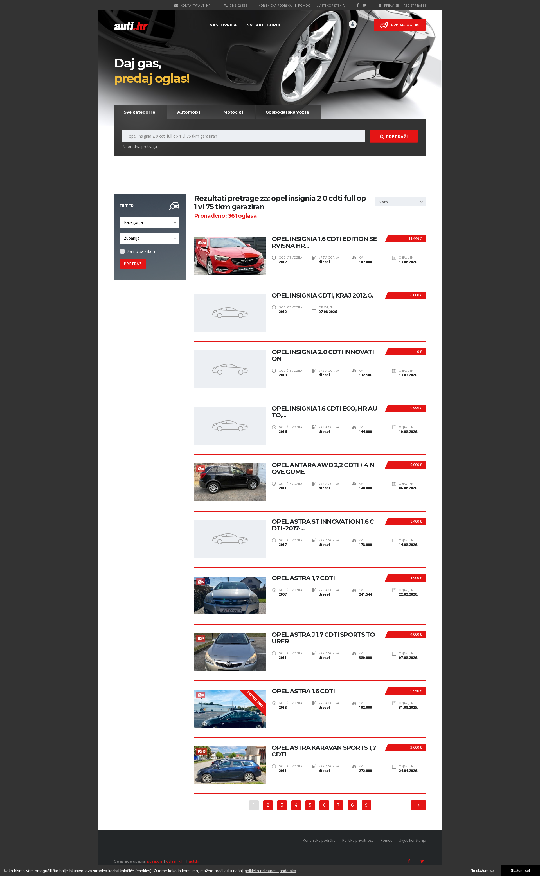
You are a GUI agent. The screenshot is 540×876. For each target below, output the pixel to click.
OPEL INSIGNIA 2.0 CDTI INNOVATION (323, 355)
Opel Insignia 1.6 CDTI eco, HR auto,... (324, 412)
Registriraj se (415, 5)
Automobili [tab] (189, 112)
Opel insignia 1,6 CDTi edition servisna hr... (324, 242)
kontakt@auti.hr (195, 5)
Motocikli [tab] (233, 112)
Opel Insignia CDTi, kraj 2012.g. (322, 295)
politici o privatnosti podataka (270, 870)
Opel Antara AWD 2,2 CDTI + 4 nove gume (323, 468)
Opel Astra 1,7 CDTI (303, 578)
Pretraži (396, 136)
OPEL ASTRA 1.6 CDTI (303, 691)
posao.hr (155, 861)
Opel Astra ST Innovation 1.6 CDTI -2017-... (323, 525)
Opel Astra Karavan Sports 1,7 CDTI (324, 751)
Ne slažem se (482, 871)
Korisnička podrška (275, 5)
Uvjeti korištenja (330, 5)
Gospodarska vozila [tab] (287, 112)
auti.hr (194, 861)
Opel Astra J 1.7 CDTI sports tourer (323, 638)
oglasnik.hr (175, 861)
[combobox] (149, 222)
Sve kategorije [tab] (139, 112)
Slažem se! (520, 871)
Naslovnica (223, 25)
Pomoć (304, 5)
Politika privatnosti (358, 840)
